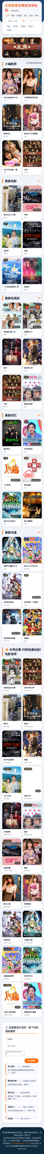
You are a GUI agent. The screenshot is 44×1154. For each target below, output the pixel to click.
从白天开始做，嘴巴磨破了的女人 (16, 169)
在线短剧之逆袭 (9, 687)
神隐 (26, 760)
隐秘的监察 (28, 404)
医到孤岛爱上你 (9, 332)
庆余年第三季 (29, 687)
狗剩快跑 (27, 904)
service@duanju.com (20, 1143)
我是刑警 (7, 868)
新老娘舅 (27, 485)
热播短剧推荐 (9, 976)
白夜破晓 (7, 832)
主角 (26, 169)
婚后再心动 (28, 368)
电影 (13, 15)
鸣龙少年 (27, 796)
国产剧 (16, 26)
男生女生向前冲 (9, 521)
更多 (39, 181)
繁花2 (6, 723)
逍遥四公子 (28, 332)
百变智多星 (28, 449)
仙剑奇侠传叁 (9, 602)
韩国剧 (23, 26)
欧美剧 (9, 30)
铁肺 (26, 250)
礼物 (26, 214)
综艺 (25, 15)
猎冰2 (26, 723)
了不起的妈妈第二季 (11, 287)
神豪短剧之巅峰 (30, 1012)
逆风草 (6, 250)
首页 (7, 15)
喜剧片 (31, 26)
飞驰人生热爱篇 (9, 1012)
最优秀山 (7, 449)
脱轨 (26, 868)
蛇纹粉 (26, 287)
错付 (5, 368)
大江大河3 (7, 796)
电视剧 (19, 15)
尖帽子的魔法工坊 (10, 566)
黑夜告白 (7, 133)
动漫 (31, 15)
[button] (19, 55)
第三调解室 (28, 521)
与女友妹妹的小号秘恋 (12, 97)
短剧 (36, 15)
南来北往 (7, 940)
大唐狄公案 (28, 940)
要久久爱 (7, 904)
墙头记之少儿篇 (9, 214)
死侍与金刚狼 (9, 760)
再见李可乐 (28, 976)
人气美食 (7, 485)
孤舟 (26, 832)
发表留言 (32, 1061)
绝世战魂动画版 (9, 638)
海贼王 (26, 638)
